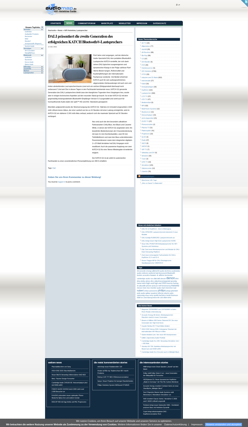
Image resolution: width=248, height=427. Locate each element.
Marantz (175, 285)
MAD (26, 39)
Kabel (144, 83)
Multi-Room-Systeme (149, 109)
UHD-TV (145, 162)
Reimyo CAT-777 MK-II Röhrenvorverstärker (113, 377)
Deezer (163, 279)
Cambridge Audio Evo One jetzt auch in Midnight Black (160, 352)
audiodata (28, 31)
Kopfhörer (145, 90)
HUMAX (176, 283)
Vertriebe (27, 29)
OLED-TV (145, 121)
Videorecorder (147, 168)
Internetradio (146, 80)
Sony (151, 295)
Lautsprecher (29, 73)
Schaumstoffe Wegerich (33, 43)
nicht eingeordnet (148, 118)
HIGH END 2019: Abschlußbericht (63, 371)
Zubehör (145, 171)
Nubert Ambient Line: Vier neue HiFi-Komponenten (159, 334)
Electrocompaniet (162, 281)
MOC (148, 288)
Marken (26, 71)
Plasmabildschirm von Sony (61, 367)
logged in (61, 182)
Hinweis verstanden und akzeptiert (223, 424)
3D (138, 271)
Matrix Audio (29, 64)
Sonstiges (27, 48)
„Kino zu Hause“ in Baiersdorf (152, 183)
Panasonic (153, 291)
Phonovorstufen (147, 124)
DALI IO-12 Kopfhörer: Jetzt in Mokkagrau (156, 229)
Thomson (174, 295)
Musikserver (146, 112)
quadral (154, 293)
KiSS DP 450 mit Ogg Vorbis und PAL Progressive (69, 402)
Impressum (197, 424)
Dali (54, 168)
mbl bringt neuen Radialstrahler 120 (109, 367)
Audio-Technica (166, 271)
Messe (139, 288)
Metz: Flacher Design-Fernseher (63, 378)
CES (152, 279)
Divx (177, 279)
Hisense (169, 283)
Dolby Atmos (145, 281)
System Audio (29, 46)
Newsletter (125, 23)
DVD (143, 65)
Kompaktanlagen (147, 87)
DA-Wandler (146, 62)
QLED (144, 137)
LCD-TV (144, 96)
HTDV (144, 74)
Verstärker (145, 165)
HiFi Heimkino (70, 30)
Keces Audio (29, 62)
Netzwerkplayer (147, 115)
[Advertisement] (81, 51)
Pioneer (174, 291)
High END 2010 (160, 283)
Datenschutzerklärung (175, 424)
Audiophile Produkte (32, 34)
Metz (144, 288)
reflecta (160, 293)
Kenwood (165, 286)
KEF (160, 286)
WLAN (165, 297)
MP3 (143, 105)
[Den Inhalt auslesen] (139, 177)
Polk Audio (141, 293)
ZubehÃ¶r (27, 69)
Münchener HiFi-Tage (149, 180)
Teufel (168, 295)
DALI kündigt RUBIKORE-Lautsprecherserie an (158, 237)
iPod (153, 286)
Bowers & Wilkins (157, 275)
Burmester (28, 36)
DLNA (138, 281)
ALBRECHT (155, 271)
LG (170, 286)
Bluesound (163, 273)
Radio (144, 140)
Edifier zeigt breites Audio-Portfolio (153, 338)
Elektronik (27, 55)
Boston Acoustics (143, 275)
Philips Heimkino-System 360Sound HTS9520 (113, 385)
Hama (139, 283)
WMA (169, 298)
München (169, 288)
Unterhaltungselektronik (151, 297)
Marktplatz (107, 23)
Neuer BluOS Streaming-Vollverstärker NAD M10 (69, 375)
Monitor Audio (155, 288)
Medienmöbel (146, 102)
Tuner (144, 159)
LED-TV (144, 99)
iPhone (148, 286)
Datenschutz (159, 23)
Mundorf (28, 41)
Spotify (156, 295)
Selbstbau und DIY (148, 152)
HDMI (144, 283)
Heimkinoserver (147, 68)
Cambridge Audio (143, 279)
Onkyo (146, 291)
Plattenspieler (146, 130)
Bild (157, 273)
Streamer (145, 156)
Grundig (174, 281)
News (69, 23)
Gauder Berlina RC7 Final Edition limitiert (156, 326)
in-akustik (141, 286)
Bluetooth (171, 273)
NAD (174, 288)
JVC (157, 286)
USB (161, 298)
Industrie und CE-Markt (150, 77)
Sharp (147, 295)
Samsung (141, 295)
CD (143, 58)
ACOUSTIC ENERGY (145, 271)
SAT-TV (144, 149)
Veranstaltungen (147, 177)
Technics (162, 295)
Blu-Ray (144, 55)
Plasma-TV (145, 127)
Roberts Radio (169, 293)
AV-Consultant (30, 50)
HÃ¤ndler (27, 67)
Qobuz (148, 293)
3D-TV (144, 43)
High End (150, 283)
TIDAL (138, 297)
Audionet (152, 273)
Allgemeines (146, 46)
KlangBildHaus (30, 53)
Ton (142, 297)
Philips (162, 290)
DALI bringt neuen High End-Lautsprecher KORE (159, 241)
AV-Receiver (146, 52)
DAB (155, 278)
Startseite (56, 23)
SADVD (144, 146)
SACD (144, 143)
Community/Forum (86, 23)
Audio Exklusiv (142, 273)
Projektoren (146, 134)
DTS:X (152, 281)
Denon (170, 278)
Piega (168, 291)
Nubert (140, 290)
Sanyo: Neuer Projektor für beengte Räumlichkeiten (115, 381)
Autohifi (144, 49)
